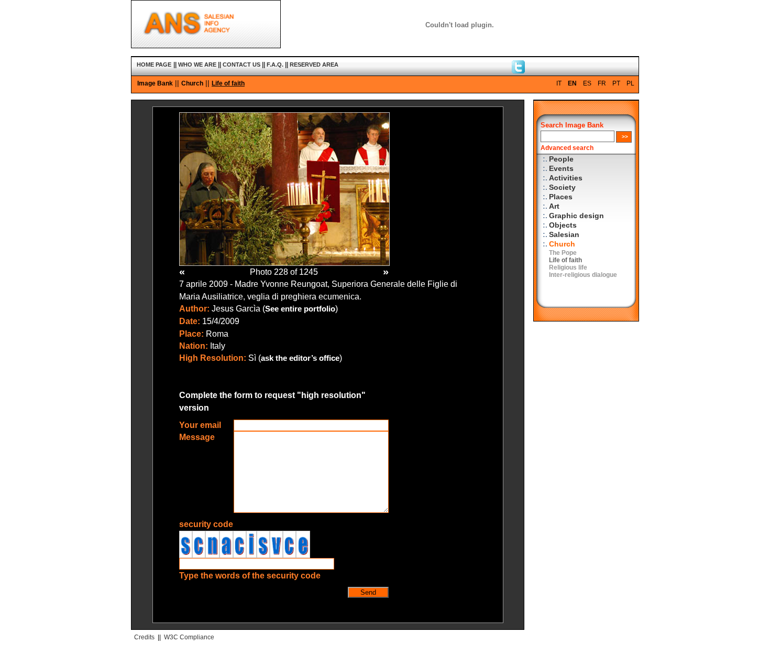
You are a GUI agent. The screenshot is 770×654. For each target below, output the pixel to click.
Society (562, 187)
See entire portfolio (300, 309)
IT (559, 83)
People (561, 159)
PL (630, 83)
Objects (563, 225)
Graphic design (576, 216)
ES (587, 83)
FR (602, 83)
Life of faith (228, 83)
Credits (144, 637)
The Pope (563, 252)
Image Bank (155, 83)
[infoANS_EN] (518, 71)
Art (554, 206)
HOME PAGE (154, 64)
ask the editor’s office (300, 358)
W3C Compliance (189, 637)
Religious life (568, 267)
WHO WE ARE (197, 64)
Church (192, 83)
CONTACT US (241, 64)
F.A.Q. (275, 64)
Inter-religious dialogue (583, 274)
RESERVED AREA (314, 64)
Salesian (564, 235)
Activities (565, 178)
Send (368, 592)
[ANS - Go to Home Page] (206, 45)
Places (561, 197)
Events (561, 169)
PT (616, 83)
